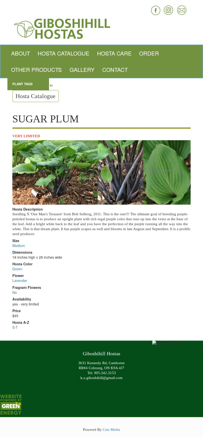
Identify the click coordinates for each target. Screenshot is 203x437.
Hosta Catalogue (63, 53)
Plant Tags (22, 84)
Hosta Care (114, 53)
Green (17, 268)
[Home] (101, 28)
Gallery (82, 69)
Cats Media (111, 429)
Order (149, 53)
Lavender (19, 280)
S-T (15, 327)
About (20, 53)
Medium (18, 245)
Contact (115, 69)
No (14, 292)
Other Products (36, 69)
